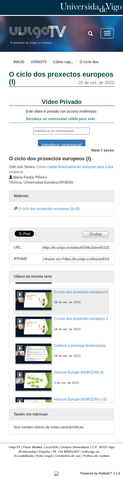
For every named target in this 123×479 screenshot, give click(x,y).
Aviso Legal (44, 455)
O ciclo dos (89, 62)
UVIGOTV (39, 62)
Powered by (100, 473)
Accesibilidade (24, 455)
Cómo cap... (63, 62)
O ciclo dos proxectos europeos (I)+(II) (49, 209)
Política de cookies (96, 455)
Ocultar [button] (95, 234)
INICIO (18, 62)
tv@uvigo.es (90, 451)
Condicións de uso (68, 455)
